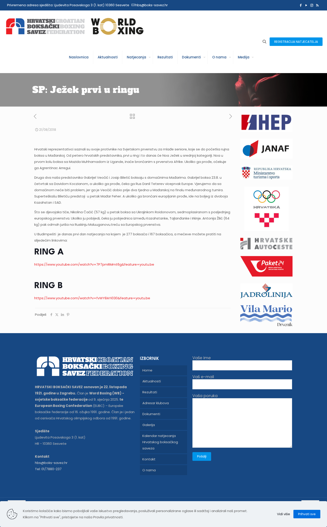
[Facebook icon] (300, 5)
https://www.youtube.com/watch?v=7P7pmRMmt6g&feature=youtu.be (94, 264)
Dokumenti (151, 414)
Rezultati (149, 392)
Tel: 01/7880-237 (48, 469)
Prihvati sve (307, 514)
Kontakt (148, 459)
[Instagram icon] (311, 5)
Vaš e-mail (203, 376)
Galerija (148, 424)
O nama (149, 470)
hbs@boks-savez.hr (151, 5)
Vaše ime (201, 358)
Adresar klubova (155, 403)
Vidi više (283, 514)
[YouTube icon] (306, 5)
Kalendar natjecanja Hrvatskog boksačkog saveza (160, 442)
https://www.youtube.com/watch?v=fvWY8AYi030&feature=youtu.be (92, 298)
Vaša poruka (205, 395)
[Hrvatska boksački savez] (74, 26)
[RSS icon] (317, 5)
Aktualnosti (151, 381)
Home (147, 370)
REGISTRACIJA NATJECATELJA (296, 41)
